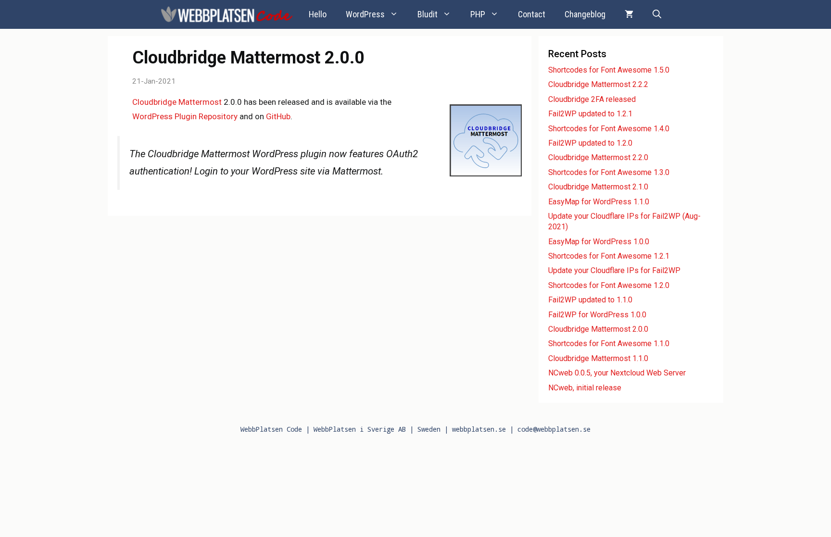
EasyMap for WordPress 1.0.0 (598, 241)
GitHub (278, 116)
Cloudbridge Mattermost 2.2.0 (598, 157)
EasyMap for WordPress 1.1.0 (598, 201)
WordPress (365, 14)
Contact (531, 14)
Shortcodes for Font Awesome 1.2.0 (608, 285)
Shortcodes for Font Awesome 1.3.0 (608, 172)
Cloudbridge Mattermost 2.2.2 (598, 84)
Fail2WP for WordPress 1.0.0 (597, 314)
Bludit (427, 14)
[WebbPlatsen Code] (227, 14)
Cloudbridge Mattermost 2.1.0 (598, 186)
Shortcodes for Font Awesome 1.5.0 (608, 70)
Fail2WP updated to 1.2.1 (590, 113)
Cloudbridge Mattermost (177, 102)
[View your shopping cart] (629, 14)
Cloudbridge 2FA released (592, 99)
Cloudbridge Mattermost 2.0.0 (598, 329)
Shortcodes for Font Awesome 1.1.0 (608, 343)
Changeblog (585, 14)
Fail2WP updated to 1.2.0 (590, 143)
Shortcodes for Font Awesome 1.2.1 (608, 256)
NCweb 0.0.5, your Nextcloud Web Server (617, 372)
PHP (477, 14)
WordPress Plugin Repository (185, 116)
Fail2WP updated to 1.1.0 (590, 299)
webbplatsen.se (479, 429)
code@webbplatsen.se (554, 429)
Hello (318, 14)
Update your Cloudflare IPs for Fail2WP (614, 270)
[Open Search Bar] (657, 14)
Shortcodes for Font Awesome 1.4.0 (608, 128)
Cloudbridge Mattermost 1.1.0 (598, 358)
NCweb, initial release (584, 387)
